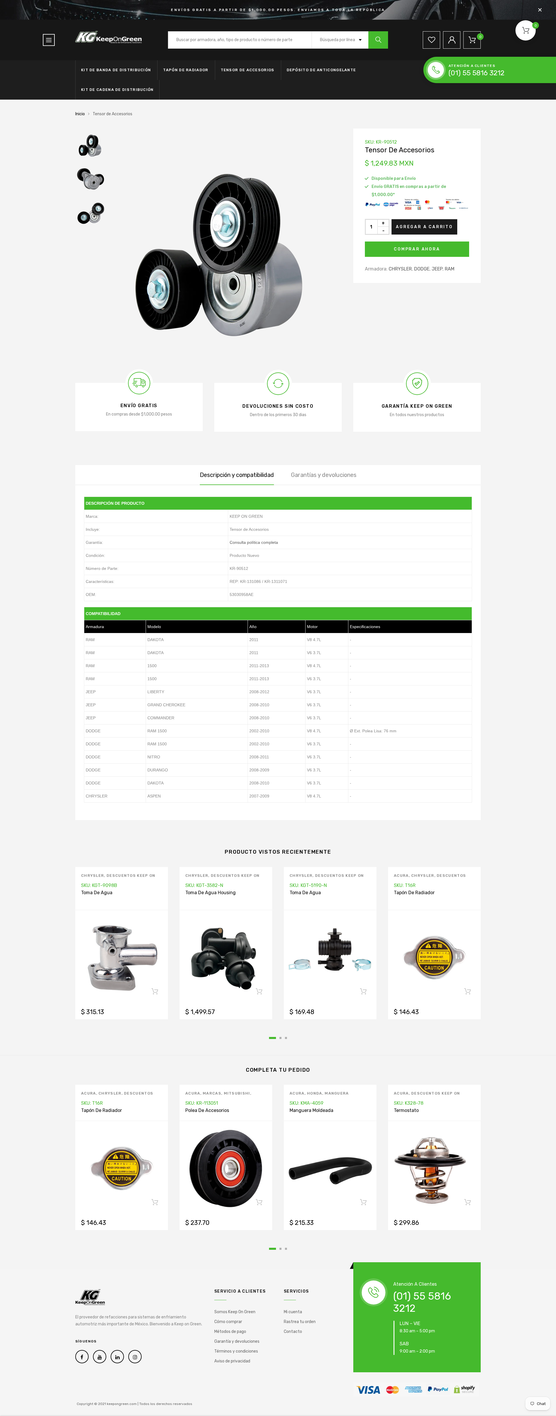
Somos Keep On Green (234, 1311)
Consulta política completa (254, 542)
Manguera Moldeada (311, 1110)
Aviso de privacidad (232, 1361)
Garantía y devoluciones (236, 1341)
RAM (449, 269)
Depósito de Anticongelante (321, 70)
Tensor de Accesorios (248, 70)
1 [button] (272, 1038)
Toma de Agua (96, 892)
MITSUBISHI (237, 1093)
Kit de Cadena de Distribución (117, 89)
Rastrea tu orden (300, 1321)
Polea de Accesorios (207, 1110)
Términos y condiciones (236, 1351)
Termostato (406, 1110)
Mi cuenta (293, 1311)
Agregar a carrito (424, 226)
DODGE (421, 269)
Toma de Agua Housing (210, 892)
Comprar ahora (417, 249)
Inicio (80, 113)
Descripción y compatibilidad (237, 474)
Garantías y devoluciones (323, 474)
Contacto (293, 1331)
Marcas (212, 1093)
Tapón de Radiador (185, 70)
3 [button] (286, 1038)
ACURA (401, 875)
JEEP (437, 269)
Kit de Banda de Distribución (116, 70)
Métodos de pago (230, 1331)
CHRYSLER (400, 269)
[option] (226, 244)
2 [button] (280, 1038)
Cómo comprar (228, 1321)
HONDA (314, 1093)
